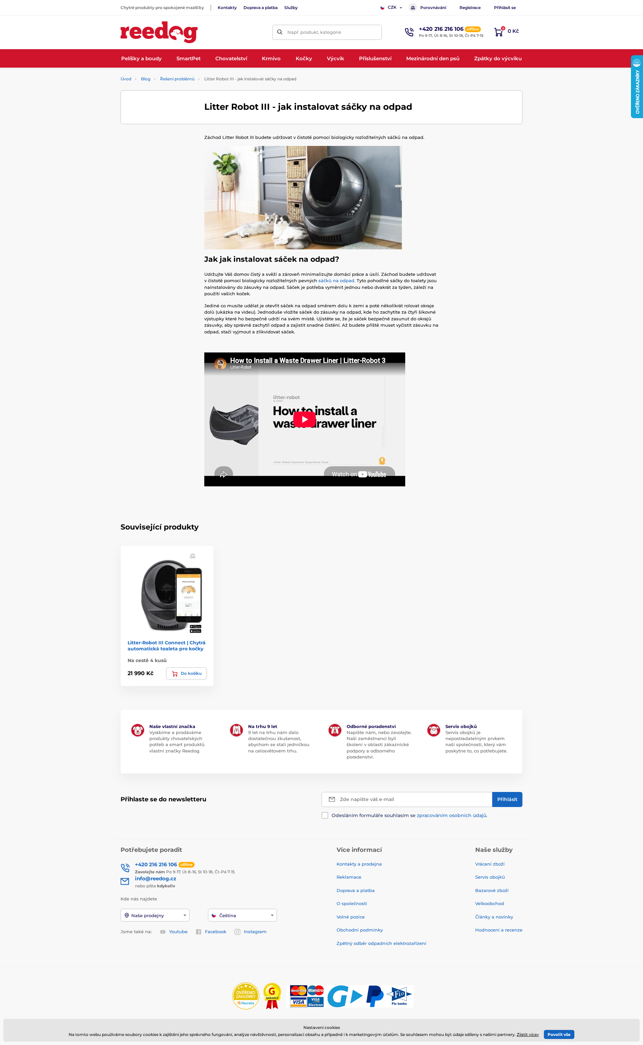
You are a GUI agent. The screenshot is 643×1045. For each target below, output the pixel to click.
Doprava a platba (260, 7)
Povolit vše (559, 1034)
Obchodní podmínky (360, 930)
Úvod (126, 78)
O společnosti (352, 903)
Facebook (215, 931)
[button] (193, 556)
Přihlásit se (505, 7)
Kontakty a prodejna (359, 864)
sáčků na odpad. (336, 280)
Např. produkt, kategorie (314, 32)
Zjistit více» (528, 1034)
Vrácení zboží (490, 864)
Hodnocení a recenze (498, 930)
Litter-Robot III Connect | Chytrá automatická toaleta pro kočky (167, 646)
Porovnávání (433, 7)
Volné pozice (351, 916)
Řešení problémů (177, 78)
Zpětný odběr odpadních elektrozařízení (381, 943)
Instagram (255, 931)
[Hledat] (279, 32)
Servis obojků (490, 877)
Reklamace (349, 877)
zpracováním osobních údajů (451, 815)
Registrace (470, 7)
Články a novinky (494, 916)
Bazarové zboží (492, 890)
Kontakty (227, 7)
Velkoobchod (489, 903)
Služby (291, 7)
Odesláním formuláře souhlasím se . (409, 815)
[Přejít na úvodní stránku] (159, 32)
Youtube (178, 931)
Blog (145, 78)
